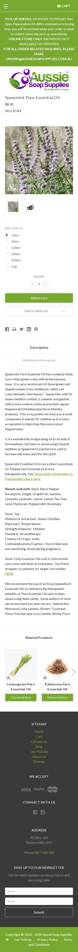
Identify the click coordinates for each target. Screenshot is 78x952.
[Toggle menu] (5, 6)
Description (39, 347)
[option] (20, 675)
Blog (39, 746)
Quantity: (39, 276)
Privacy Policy (47, 939)
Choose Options (21, 697)
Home (39, 731)
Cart (39, 736)
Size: (14, 228)
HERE (9, 574)
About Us (39, 756)
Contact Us (39, 741)
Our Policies (39, 751)
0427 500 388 (44, 852)
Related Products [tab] (39, 637)
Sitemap (39, 761)
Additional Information (39, 360)
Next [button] (73, 672)
